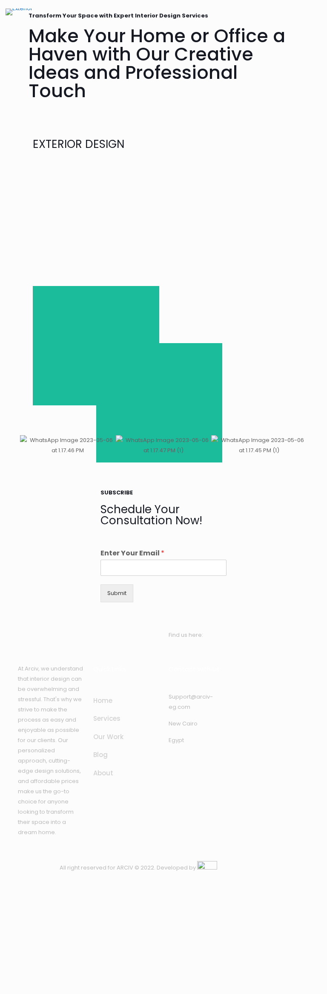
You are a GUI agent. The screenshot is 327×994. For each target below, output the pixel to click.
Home (102, 700)
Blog (100, 754)
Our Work (108, 736)
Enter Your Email (132, 553)
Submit (116, 593)
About (103, 773)
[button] (28, 445)
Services (106, 718)
